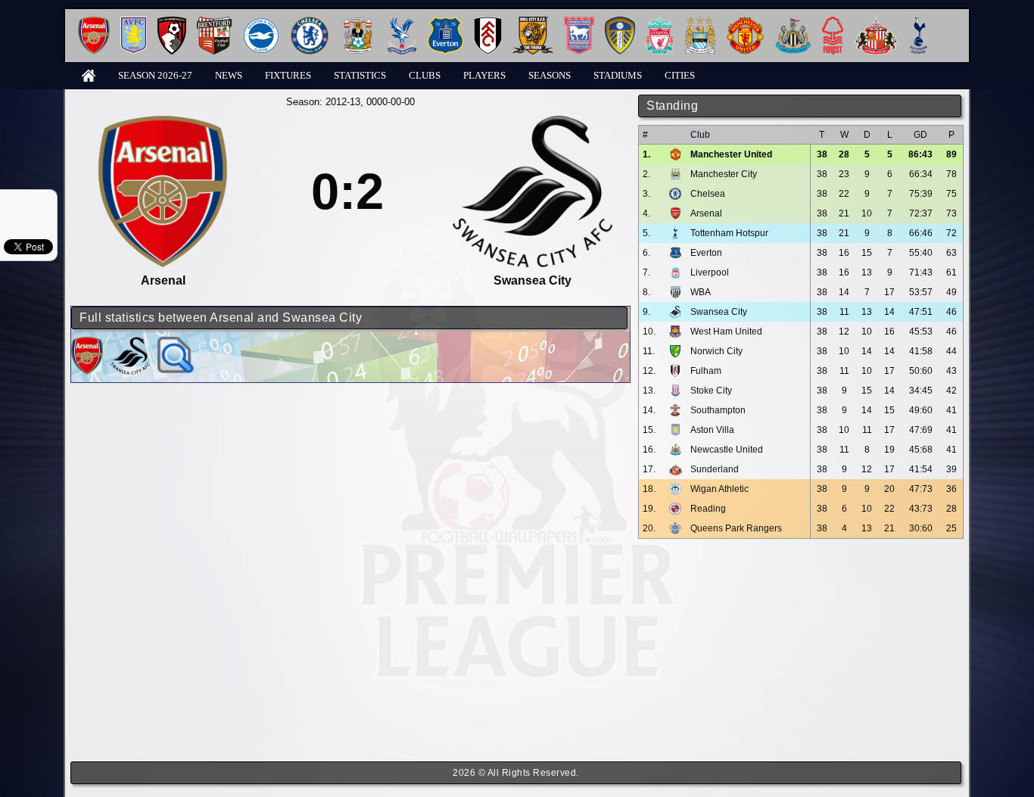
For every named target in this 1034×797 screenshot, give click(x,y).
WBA (700, 292)
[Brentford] (214, 22)
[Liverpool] (660, 22)
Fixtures (288, 75)
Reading (708, 508)
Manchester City (723, 174)
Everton (706, 253)
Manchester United (731, 154)
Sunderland (714, 469)
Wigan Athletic (719, 489)
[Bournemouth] (171, 22)
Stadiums (617, 75)
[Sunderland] (876, 22)
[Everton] (445, 22)
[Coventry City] (357, 22)
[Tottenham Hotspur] (918, 22)
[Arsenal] (94, 22)
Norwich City (716, 351)
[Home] (88, 74)
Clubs (425, 75)
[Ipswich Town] (579, 22)
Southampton (718, 410)
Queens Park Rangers (736, 528)
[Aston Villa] (133, 22)
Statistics (360, 75)
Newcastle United (726, 449)
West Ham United (726, 331)
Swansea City (718, 312)
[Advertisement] (801, 650)
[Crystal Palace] (402, 22)
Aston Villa (712, 430)
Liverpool (709, 272)
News (228, 75)
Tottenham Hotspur (729, 233)
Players (484, 75)
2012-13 (342, 101)
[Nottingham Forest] (832, 22)
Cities (680, 75)
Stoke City (711, 390)
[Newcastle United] (792, 22)
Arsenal (706, 213)
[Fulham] (488, 22)
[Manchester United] (745, 22)
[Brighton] (261, 22)
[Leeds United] (620, 22)
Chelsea (707, 193)
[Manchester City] (700, 22)
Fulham (705, 371)
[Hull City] (532, 22)
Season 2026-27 (155, 75)
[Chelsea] (310, 22)
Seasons (549, 75)
